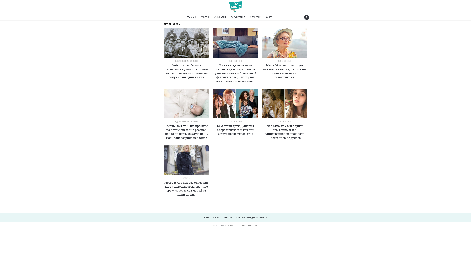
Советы (205, 17)
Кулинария (220, 17)
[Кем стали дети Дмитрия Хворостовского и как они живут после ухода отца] (235, 103)
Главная (191, 17)
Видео (269, 17)
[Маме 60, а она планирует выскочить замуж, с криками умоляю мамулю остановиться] (284, 42)
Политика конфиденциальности (251, 217)
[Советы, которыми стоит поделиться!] (235, 6)
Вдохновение (238, 17)
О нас (206, 217)
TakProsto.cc (222, 225)
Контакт (217, 217)
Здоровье (255, 17)
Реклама (228, 217)
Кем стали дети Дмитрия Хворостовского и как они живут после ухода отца (235, 130)
